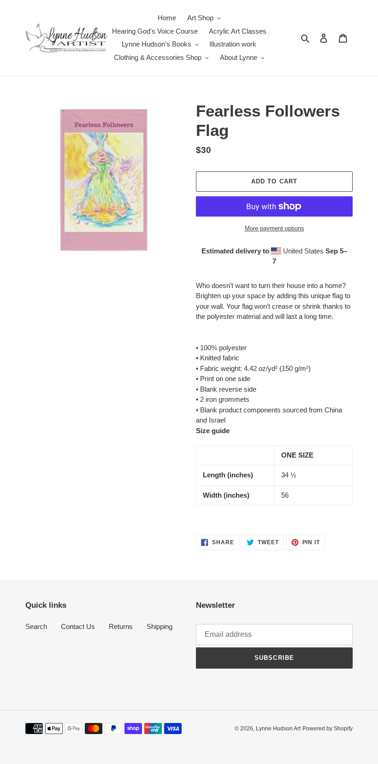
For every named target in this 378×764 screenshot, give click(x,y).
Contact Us (78, 626)
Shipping (159, 626)
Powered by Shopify (327, 728)
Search (36, 626)
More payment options (274, 228)
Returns (121, 626)
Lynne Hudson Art (278, 728)
